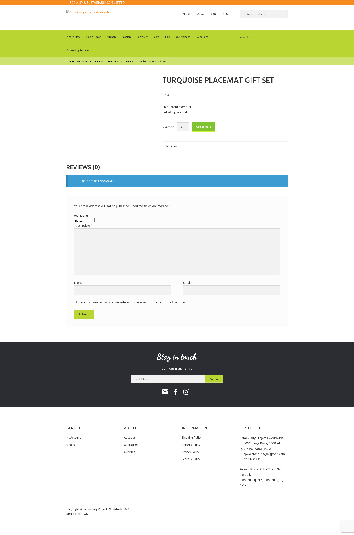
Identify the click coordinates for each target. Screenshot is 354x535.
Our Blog (129, 452)
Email (188, 282)
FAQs (225, 13)
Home (71, 61)
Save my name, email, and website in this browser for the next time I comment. (133, 302)
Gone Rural (113, 61)
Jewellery (142, 37)
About (186, 13)
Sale (167, 37)
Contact (200, 13)
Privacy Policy (190, 452)
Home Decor (93, 37)
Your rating (82, 215)
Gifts (156, 37)
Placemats (127, 61)
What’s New (73, 37)
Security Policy (191, 459)
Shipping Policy (191, 437)
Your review (83, 225)
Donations (202, 37)
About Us (130, 437)
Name (79, 282)
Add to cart (203, 126)
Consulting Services (77, 50)
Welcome (82, 61)
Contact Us (131, 444)
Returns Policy (191, 444)
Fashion (126, 37)
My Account (73, 437)
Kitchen (111, 37)
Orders (70, 444)
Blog (214, 13)
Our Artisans (183, 37)
